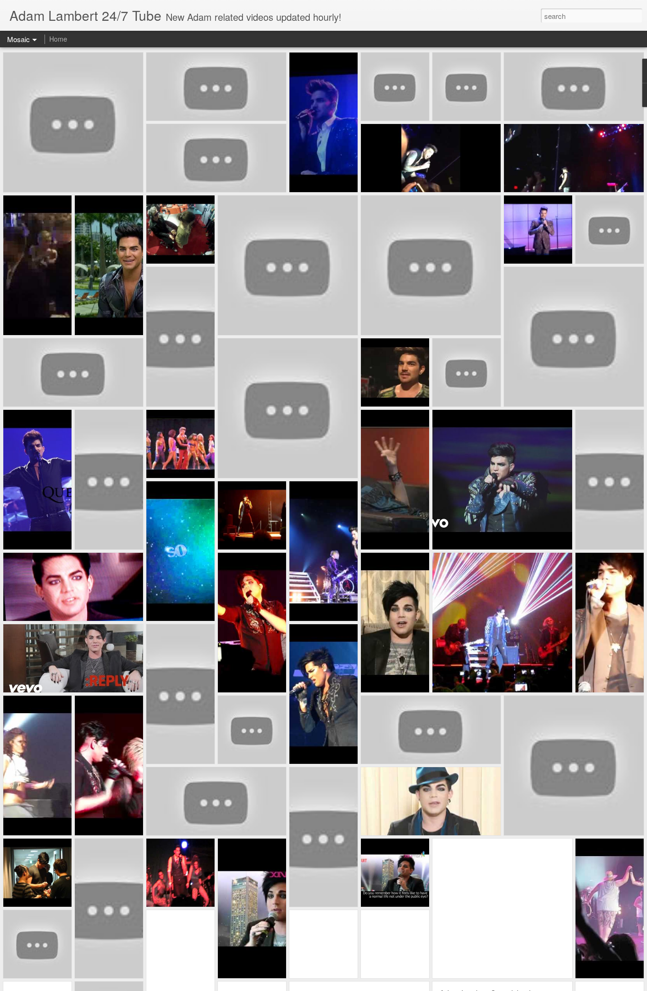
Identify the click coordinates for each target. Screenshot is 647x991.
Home (58, 39)
